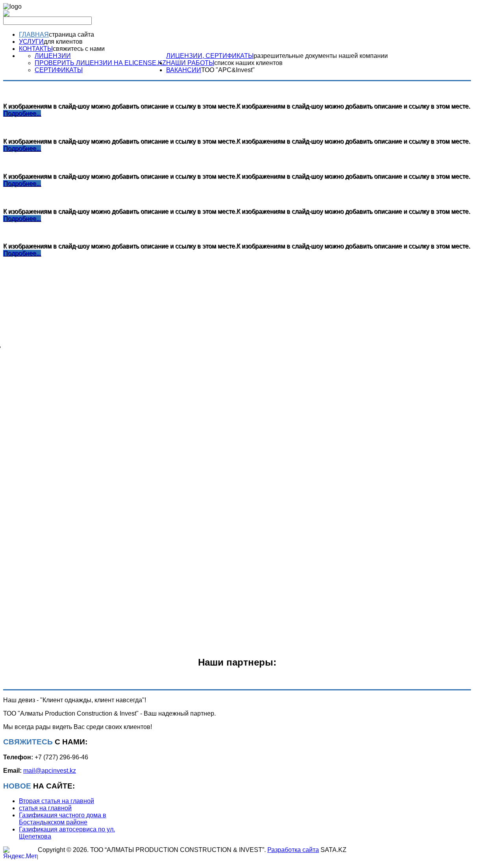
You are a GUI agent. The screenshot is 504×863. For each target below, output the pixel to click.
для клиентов (63, 41)
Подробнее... (22, 113)
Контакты (36, 48)
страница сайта (71, 34)
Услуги (31, 41)
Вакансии (183, 70)
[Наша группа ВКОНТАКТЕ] (6, 14)
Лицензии (53, 55)
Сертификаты (59, 70)
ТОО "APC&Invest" (228, 70)
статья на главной (45, 808)
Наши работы (190, 63)
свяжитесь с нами (79, 48)
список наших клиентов (248, 63)
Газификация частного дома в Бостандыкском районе (62, 819)
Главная (34, 34)
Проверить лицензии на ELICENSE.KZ (100, 63)
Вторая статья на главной (56, 801)
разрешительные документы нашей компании (321, 55)
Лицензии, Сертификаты (210, 55)
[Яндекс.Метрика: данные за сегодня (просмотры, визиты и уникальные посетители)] (20, 853)
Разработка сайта (293, 849)
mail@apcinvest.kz (49, 770)
